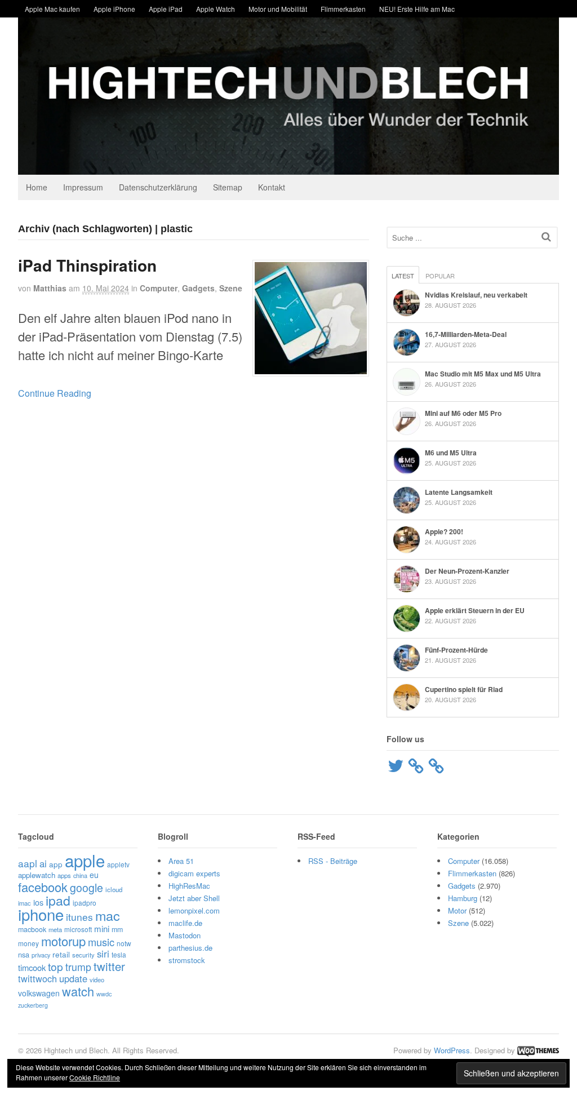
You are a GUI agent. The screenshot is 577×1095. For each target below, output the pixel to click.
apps (64, 875)
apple (85, 860)
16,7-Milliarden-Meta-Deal (466, 334)
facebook (43, 886)
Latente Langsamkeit (458, 492)
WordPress (452, 1050)
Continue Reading (54, 393)
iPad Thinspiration (87, 265)
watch (78, 991)
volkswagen (39, 993)
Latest (403, 275)
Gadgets (198, 288)
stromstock (186, 960)
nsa (23, 954)
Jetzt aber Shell (194, 898)
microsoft (78, 929)
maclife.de (185, 922)
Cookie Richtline (94, 1077)
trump (78, 967)
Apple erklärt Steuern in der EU (475, 610)
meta (55, 929)
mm (117, 929)
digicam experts (194, 873)
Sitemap (227, 187)
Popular (440, 275)
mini (101, 928)
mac (107, 915)
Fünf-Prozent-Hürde (456, 650)
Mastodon (184, 935)
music (101, 941)
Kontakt (271, 187)
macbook (32, 929)
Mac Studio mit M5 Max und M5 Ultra (483, 374)
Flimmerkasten (343, 9)
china (80, 875)
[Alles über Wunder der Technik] (288, 166)
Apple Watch (215, 9)
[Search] (546, 236)
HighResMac (189, 885)
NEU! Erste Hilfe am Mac (417, 9)
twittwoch (37, 978)
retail (61, 954)
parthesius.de (190, 947)
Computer (158, 288)
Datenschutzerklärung (158, 187)
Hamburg (462, 898)
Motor (457, 910)
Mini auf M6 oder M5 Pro (463, 413)
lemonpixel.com (194, 910)
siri (103, 953)
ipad (58, 900)
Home (36, 187)
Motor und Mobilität (277, 9)
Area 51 (181, 860)
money (28, 943)
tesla (119, 954)
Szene (230, 288)
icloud (113, 889)
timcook (32, 967)
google (86, 887)
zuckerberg (33, 1005)
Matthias (49, 288)
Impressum (83, 187)
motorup (63, 941)
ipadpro (84, 902)
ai (43, 863)
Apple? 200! (444, 531)
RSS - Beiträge (332, 860)
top (55, 966)
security (83, 954)
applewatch (36, 875)
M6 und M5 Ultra (451, 452)
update (73, 978)
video (97, 979)
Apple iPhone (114, 9)
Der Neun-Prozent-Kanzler (467, 571)
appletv (118, 864)
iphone (41, 914)
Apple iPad (166, 9)
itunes (79, 917)
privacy (41, 954)
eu (94, 874)
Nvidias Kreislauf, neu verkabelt (476, 295)
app (56, 864)
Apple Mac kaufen (52, 9)
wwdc (104, 994)
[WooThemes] (538, 1050)
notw (124, 943)
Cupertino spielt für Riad (464, 689)
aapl (27, 863)
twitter (109, 966)
